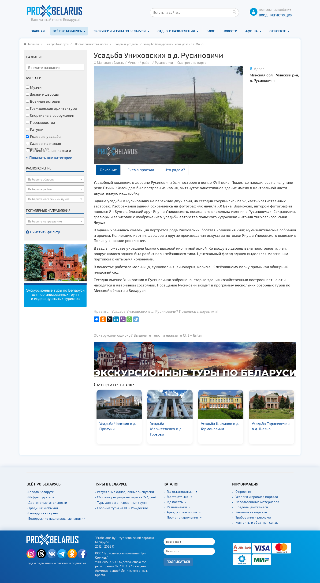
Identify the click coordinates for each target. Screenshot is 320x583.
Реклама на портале (251, 512)
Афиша (251, 31)
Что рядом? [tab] (175, 169)
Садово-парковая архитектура (43, 146)
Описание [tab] (108, 169)
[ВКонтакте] (96, 319)
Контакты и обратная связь (256, 522)
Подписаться (178, 562)
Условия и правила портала (256, 497)
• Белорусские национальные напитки (55, 518)
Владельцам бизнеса (251, 507)
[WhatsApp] (129, 319)
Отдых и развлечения (176, 31)
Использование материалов (257, 502)
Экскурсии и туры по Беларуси (119, 31)
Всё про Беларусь (67, 31)
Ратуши (36, 129)
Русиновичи (164, 62)
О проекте (277, 31)
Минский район (139, 62)
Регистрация (281, 15)
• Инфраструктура (40, 497)
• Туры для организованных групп (121, 502)
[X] (109, 319)
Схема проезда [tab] (140, 169)
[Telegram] (136, 319)
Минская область (110, 62)
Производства (42, 122)
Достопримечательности (91, 43)
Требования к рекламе (253, 517)
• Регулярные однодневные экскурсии (124, 492)
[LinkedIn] (116, 319)
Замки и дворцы (44, 94)
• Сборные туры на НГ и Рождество (121, 508)
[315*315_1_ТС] (55, 275)
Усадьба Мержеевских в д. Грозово (166, 428)
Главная (37, 31)
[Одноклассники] (103, 319)
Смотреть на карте (191, 62)
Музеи (35, 87)
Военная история (44, 101)
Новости (230, 31)
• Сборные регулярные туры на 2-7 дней (125, 497)
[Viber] (123, 319)
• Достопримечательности (46, 502)
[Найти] (234, 11)
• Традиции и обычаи (42, 508)
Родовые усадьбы (126, 43)
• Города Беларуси (40, 492)
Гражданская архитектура (53, 108)
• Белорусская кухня (42, 513)
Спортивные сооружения (51, 115)
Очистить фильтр (44, 231)
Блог (211, 31)
